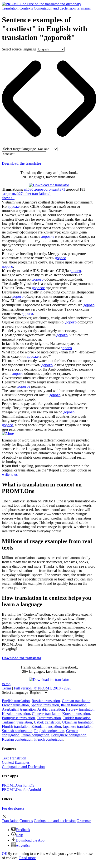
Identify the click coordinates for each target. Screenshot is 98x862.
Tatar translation (49, 718)
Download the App (30, 840)
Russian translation (46, 701)
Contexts (26, 8)
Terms (6, 688)
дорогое (38, 288)
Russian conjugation (17, 739)
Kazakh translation (16, 714)
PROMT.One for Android (21, 790)
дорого (60, 258)
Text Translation (14, 758)
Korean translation (76, 714)
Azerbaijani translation (19, 709)
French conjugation (48, 739)
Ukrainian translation (77, 722)
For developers (13, 808)
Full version (23, 688)
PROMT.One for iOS (18, 785)
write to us (10, 474)
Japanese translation (78, 726)
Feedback (23, 830)
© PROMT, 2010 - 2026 (52, 688)
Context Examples (15, 762)
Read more (27, 858)
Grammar (84, 8)
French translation (15, 705)
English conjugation (49, 731)
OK (5, 854)
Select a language (15, 692)
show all (8, 198)
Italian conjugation (35, 735)
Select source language (19, 49)
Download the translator (21, 163)
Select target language (19, 149)
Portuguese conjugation (68, 735)
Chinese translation (46, 714)
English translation (16, 701)
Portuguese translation (18, 718)
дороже (14, 206)
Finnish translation (15, 726)
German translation (76, 701)
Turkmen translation (17, 722)
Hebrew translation (80, 709)
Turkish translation (77, 718)
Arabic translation (50, 709)
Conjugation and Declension (23, 767)
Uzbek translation (47, 722)
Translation (10, 8)
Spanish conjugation (17, 731)
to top (6, 684)
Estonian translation (46, 726)
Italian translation (74, 705)
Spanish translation (45, 705)
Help (19, 835)
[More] (8, 433)
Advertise (23, 845)
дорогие (47, 236)
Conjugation (55, 8)
